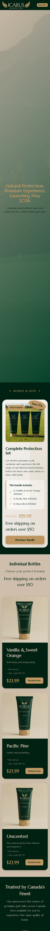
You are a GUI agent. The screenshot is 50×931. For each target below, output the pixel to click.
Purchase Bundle (25, 540)
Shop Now (42, 5)
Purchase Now (34, 680)
